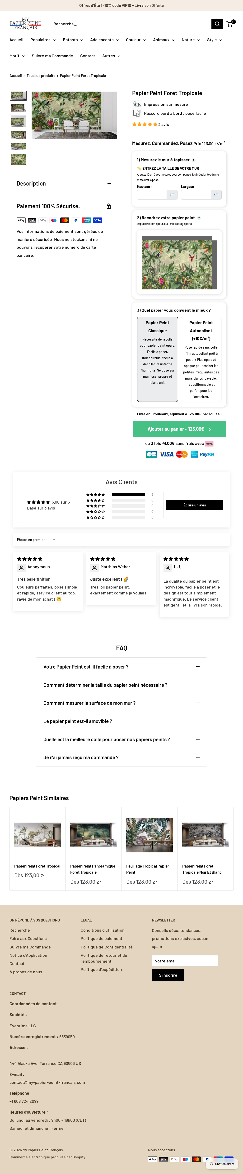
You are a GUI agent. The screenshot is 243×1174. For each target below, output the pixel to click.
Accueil (16, 39)
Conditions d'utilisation (103, 930)
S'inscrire (168, 975)
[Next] (233, 849)
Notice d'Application (28, 955)
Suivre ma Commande (52, 55)
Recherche (19, 930)
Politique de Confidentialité (107, 946)
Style (212, 39)
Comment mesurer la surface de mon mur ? (89, 703)
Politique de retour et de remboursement (104, 958)
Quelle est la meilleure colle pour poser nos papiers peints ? (106, 739)
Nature (188, 39)
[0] (230, 24)
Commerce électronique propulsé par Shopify (47, 1157)
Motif (14, 55)
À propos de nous (25, 971)
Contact (87, 55)
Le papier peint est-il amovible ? (77, 721)
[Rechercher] (217, 24)
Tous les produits (41, 75)
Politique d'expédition (101, 969)
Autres (108, 55)
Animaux (161, 39)
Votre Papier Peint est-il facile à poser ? (86, 666)
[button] (145, 124)
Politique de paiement (101, 938)
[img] (29, 558)
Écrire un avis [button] (194, 505)
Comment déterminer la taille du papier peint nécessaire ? (105, 685)
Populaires (40, 39)
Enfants (70, 39)
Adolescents (102, 39)
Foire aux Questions (28, 938)
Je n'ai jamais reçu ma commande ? (81, 757)
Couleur (133, 39)
